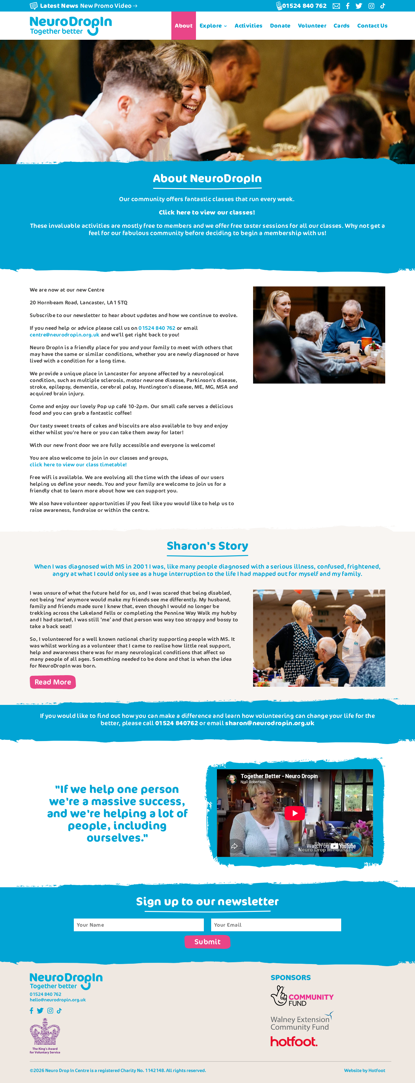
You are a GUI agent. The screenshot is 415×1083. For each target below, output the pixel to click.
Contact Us (372, 25)
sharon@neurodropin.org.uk (269, 723)
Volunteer (312, 25)
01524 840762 (176, 723)
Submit (207, 941)
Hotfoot (377, 1070)
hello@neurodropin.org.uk (58, 1000)
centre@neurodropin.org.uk (65, 334)
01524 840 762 (157, 328)
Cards (342, 25)
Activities (248, 25)
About (183, 25)
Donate (280, 25)
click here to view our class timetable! (78, 464)
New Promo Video (86, 6)
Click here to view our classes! (207, 212)
